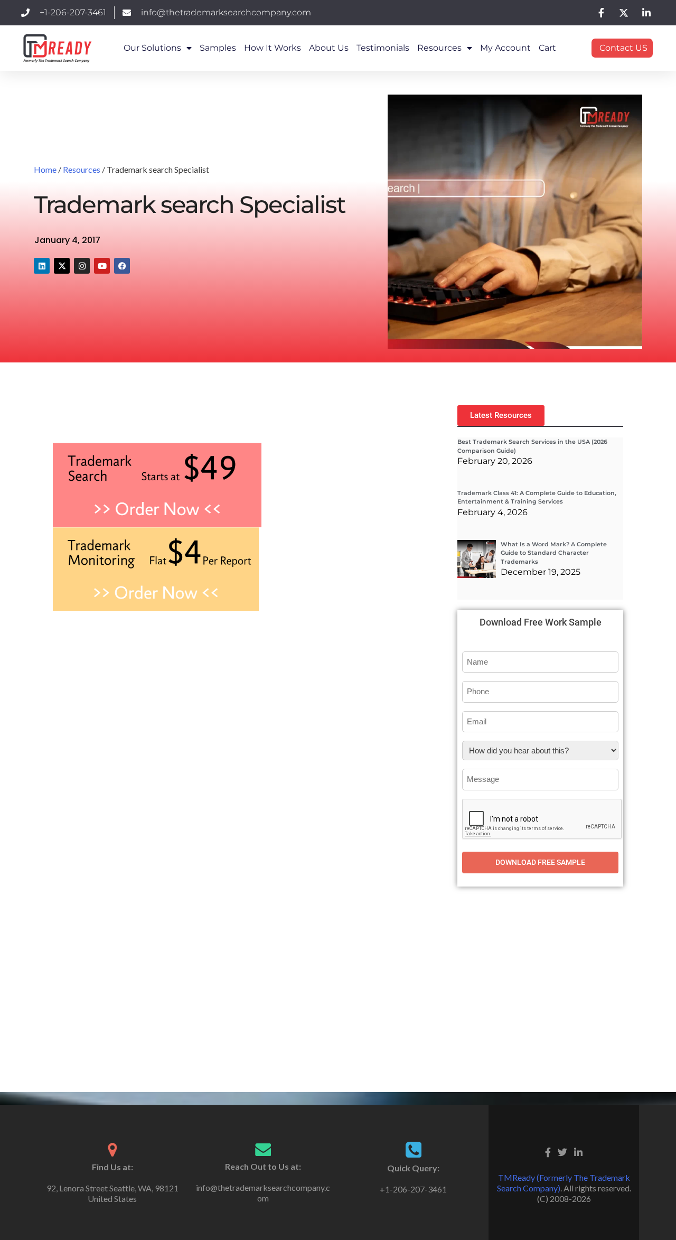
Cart (547, 48)
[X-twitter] (62, 266)
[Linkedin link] (578, 1151)
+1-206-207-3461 (413, 1189)
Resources (439, 48)
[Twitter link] (562, 1151)
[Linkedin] (42, 266)
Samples (218, 48)
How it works (272, 48)
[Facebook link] (548, 1151)
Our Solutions (152, 48)
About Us (329, 48)
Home (45, 169)
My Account (505, 48)
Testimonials (382, 48)
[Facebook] (122, 266)
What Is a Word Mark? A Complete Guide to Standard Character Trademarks (554, 552)
